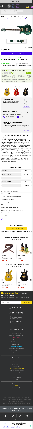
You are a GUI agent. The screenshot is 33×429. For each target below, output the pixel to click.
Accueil (3, 10)
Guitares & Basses (10, 10)
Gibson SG (4, 399)
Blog (16, 379)
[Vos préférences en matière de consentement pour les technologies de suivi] (30, 426)
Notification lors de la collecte (11, 427)
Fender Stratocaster (16, 397)
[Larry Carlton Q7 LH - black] (25, 92)
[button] (9, 41)
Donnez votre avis (16, 228)
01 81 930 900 (19, 318)
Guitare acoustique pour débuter (10, 403)
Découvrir (26, 106)
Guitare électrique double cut (7, 13)
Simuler (28, 73)
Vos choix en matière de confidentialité (18, 423)
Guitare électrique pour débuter (16, 401)
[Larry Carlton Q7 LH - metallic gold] (7, 92)
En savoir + (16, 233)
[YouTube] (27, 416)
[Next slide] (31, 253)
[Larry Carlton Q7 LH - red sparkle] (16, 92)
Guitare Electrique (19, 10)
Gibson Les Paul (7, 397)
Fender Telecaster (25, 397)
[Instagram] (20, 416)
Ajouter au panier (16, 54)
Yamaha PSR (20, 399)
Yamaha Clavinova (12, 399)
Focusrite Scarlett (27, 399)
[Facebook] (5, 416)
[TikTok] (12, 416)
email (21, 117)
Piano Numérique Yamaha (24, 403)
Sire (16, 13)
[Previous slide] (2, 253)
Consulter (26, 130)
